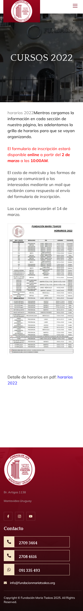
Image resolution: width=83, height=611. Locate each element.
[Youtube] (30, 516)
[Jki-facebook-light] (8, 516)
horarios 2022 (21, 112)
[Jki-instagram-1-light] (19, 516)
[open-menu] (74, 6)
